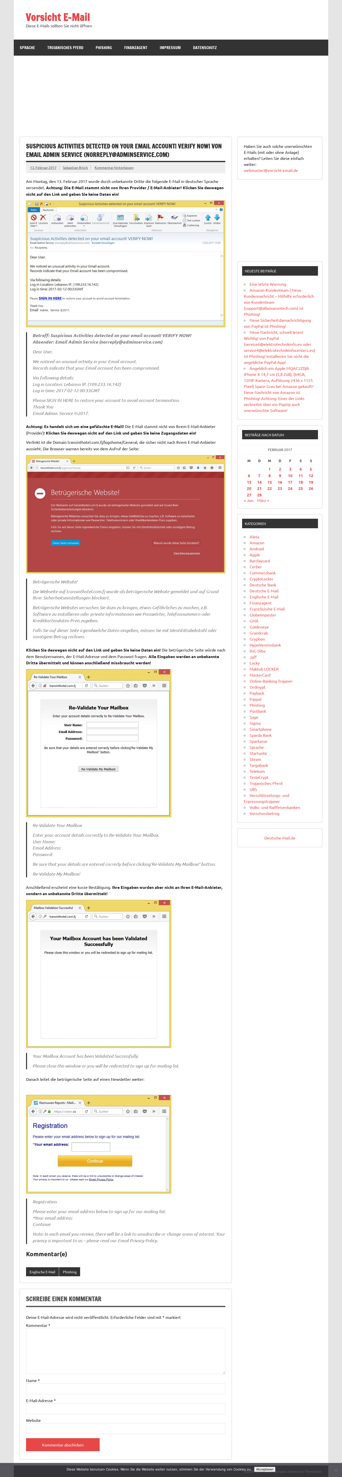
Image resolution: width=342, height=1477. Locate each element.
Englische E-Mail (42, 1272)
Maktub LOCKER (264, 668)
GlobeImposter (263, 614)
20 (249, 488)
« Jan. (249, 500)
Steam (255, 759)
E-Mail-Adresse (41, 1400)
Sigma (255, 722)
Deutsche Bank (263, 584)
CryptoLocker (261, 578)
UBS (253, 789)
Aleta (254, 536)
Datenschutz (205, 47)
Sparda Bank (261, 734)
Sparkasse (258, 741)
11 (300, 475)
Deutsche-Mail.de (279, 837)
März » (263, 500)
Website (33, 1420)
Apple (255, 554)
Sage (254, 716)
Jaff (253, 656)
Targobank (259, 765)
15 (269, 482)
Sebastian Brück (75, 167)
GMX (254, 620)
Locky (255, 662)
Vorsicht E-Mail (58, 17)
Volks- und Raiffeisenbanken (275, 807)
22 (269, 488)
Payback (257, 692)
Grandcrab (259, 632)
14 (259, 482)
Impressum (170, 47)
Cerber (256, 566)
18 (300, 482)
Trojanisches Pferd (65, 47)
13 (249, 482)
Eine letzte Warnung (268, 283)
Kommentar (38, 1325)
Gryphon (257, 638)
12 (311, 475)
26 (311, 488)
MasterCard (260, 674)
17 (290, 482)
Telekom (257, 771)
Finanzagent (135, 47)
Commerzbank (263, 572)
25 (300, 488)
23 (280, 488)
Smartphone (261, 728)
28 (259, 494)
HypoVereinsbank (265, 644)
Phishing (104, 47)
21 (259, 488)
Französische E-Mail (267, 608)
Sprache (27, 47)
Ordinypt (257, 686)
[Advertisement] (171, 93)
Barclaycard (260, 560)
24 (290, 488)
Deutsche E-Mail (264, 590)
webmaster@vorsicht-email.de (271, 170)
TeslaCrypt (259, 777)
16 (280, 482)
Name (33, 1380)
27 (249, 494)
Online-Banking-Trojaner (271, 680)
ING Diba (257, 650)
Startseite (258, 753)
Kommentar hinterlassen (114, 167)
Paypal (255, 698)
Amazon (257, 542)
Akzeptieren (264, 1469)
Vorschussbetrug (264, 813)
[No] (335, 1469)
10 (290, 475)
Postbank (258, 710)
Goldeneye (259, 626)
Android (257, 548)
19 (311, 482)
